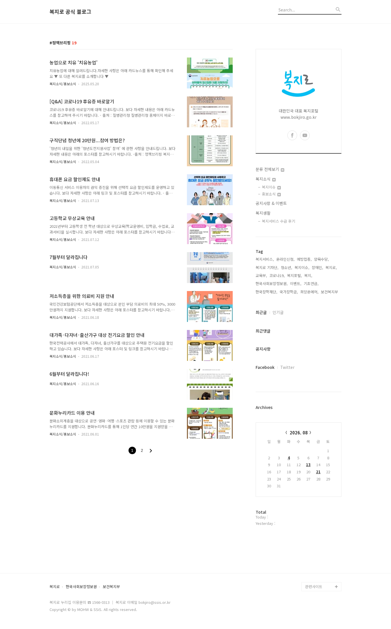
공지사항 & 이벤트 (271, 203)
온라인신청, (285, 259)
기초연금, (311, 283)
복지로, (331, 267)
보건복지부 (111, 587)
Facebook (265, 367)
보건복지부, (330, 291)
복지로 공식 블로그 (70, 12)
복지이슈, (302, 267)
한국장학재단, (266, 291)
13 (308, 464)
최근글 (261, 312)
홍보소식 (269, 194)
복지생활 (263, 213)
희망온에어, (309, 291)
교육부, (261, 275)
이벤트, (295, 283)
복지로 (55, 587)
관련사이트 (313, 586)
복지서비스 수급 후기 (278, 221)
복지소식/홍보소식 (63, 83)
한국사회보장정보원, (272, 283)
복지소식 (264, 179)
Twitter (287, 367)
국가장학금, (289, 291)
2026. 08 (299, 433)
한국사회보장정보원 (81, 587)
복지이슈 (269, 187)
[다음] (150, 451)
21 (318, 471)
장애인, (317, 267)
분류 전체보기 (268, 169)
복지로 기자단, (267, 267)
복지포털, (294, 275)
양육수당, (321, 259)
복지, (308, 275)
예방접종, (304, 259)
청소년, (286, 267)
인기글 (278, 312)
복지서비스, (265, 259)
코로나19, (277, 275)
